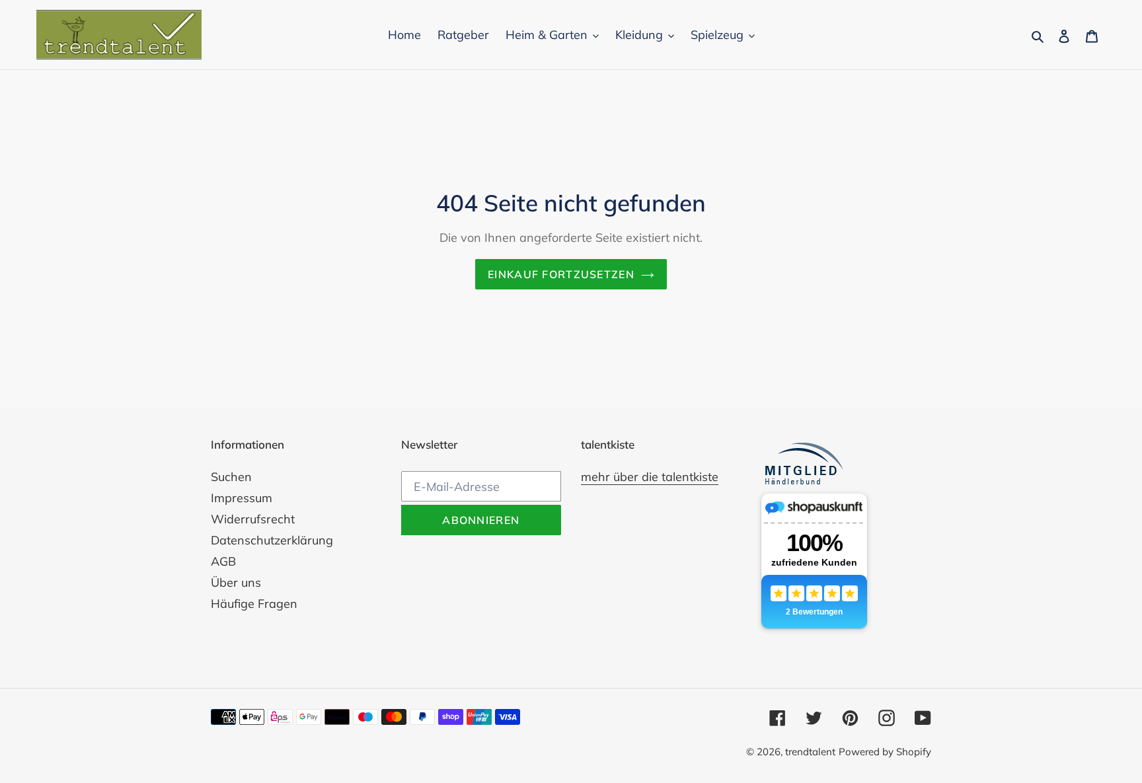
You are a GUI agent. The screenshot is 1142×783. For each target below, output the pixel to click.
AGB (223, 561)
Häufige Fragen (254, 603)
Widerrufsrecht (253, 519)
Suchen (231, 476)
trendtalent (810, 751)
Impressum (241, 497)
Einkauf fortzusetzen (561, 274)
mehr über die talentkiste (649, 476)
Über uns (236, 582)
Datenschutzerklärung (272, 540)
